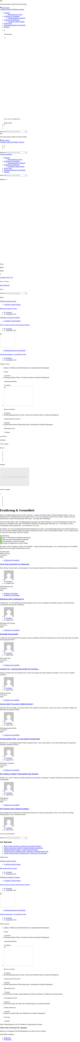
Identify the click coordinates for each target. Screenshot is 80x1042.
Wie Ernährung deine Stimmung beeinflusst (14, 809)
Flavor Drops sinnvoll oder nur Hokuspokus (14, 564)
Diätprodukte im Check (15, 14)
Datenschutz (8, 1039)
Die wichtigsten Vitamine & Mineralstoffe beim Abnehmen (19, 774)
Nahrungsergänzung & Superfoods (14, 25)
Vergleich (7, 13)
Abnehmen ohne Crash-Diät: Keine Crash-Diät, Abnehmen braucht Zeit (26, 851)
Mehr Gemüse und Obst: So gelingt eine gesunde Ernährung (22, 846)
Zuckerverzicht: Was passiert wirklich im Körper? (16, 704)
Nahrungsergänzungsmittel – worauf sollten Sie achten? (13, 354)
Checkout (3, 277)
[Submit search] (26, 132)
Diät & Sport (8, 23)
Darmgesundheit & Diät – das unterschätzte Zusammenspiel (20, 739)
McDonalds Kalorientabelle (9, 634)
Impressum (7, 1038)
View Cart (9, 277)
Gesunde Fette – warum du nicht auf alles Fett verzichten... (19, 669)
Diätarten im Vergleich (11, 593)
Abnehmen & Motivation (11, 20)
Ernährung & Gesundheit (11, 16)
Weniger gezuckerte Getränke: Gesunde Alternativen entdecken (15, 324)
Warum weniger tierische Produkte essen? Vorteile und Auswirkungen (25, 853)
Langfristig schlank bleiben (16, 21)
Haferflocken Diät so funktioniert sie (12, 599)
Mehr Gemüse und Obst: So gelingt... (8, 308)
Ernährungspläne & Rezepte (16, 18)
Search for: (3, 131)
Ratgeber (6, 27)
